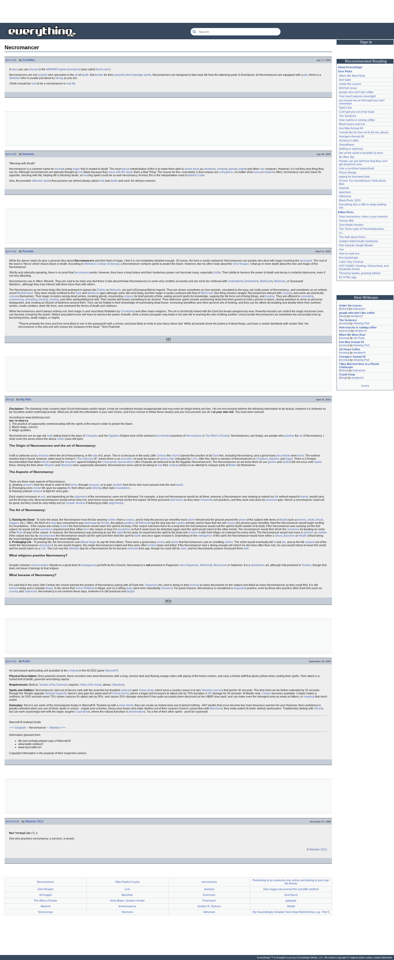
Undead (73, 670)
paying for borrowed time (354, 176)
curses (161, 542)
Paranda (28, 251)
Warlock (46, 906)
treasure (94, 484)
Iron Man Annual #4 (351, 128)
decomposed (47, 535)
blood (319, 519)
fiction (343, 308)
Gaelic (318, 462)
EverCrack (102, 69)
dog (53, 523)
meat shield (126, 705)
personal (271, 499)
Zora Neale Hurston (351, 224)
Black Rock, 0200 (350, 200)
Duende (344, 188)
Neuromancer (45, 882)
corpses (129, 296)
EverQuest (73, 69)
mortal (37, 488)
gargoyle (290, 900)
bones (302, 519)
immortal (132, 548)
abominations (126, 462)
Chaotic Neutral (75, 503)
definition (12, 821)
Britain (233, 465)
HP (210, 693)
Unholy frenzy (120, 693)
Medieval (93, 293)
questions (46, 529)
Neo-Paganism (189, 565)
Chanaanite (109, 462)
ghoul (232, 168)
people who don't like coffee (356, 92)
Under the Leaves (350, 84)
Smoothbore (346, 144)
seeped (309, 542)
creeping (308, 696)
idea (342, 316)
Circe (194, 458)
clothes (112, 519)
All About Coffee (349, 140)
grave (242, 519)
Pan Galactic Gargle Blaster (356, 245)
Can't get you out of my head (356, 111)
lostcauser (359, 308)
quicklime (124, 529)
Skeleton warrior (212, 690)
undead (174, 465)
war (160, 465)
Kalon (26, 661)
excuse (257, 172)
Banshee (289, 535)
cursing (13, 591)
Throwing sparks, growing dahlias (360, 273)
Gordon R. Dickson (209, 906)
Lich (43, 548)
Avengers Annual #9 (351, 136)
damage (138, 74)
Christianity (128, 311)
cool (33, 83)
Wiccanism (220, 565)
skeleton (209, 168)
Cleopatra (92, 435)
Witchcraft (206, 293)
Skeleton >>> (57, 727)
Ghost (278, 535)
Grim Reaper (241, 263)
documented (163, 435)
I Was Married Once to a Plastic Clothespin (359, 365)
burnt (301, 455)
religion (269, 172)
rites (172, 458)
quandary (345, 192)
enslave (193, 532)
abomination (136, 711)
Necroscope (45, 912)
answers (28, 484)
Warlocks (279, 281)
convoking (307, 296)
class (14, 69)
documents (283, 455)
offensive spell (40, 180)
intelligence (205, 535)
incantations (122, 488)
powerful (119, 74)
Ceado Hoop (347, 374)
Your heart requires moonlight (357, 96)
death (85, 74)
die (284, 542)
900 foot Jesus (348, 88)
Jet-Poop (359, 338)
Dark (78, 293)
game (63, 69)
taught (131, 591)
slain (184, 548)
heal (86, 175)
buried (64, 526)
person (11, 60)
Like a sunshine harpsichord (356, 168)
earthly (180, 523)
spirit (120, 532)
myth (50, 435)
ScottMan (29, 60)
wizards (42, 74)
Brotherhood (25, 293)
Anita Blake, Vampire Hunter (127, 900)
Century (161, 455)
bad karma (176, 499)
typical (126, 168)
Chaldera (262, 458)
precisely (43, 455)
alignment (81, 496)
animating (31, 299)
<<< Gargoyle (17, 727)
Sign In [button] (366, 42)
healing (270, 296)
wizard (59, 168)
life (73, 83)
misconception (40, 565)
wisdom (117, 484)
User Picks (345, 71)
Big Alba (25, 399)
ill (275, 542)
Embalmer (250, 281)
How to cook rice (349, 253)
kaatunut (28, 154)
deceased (306, 260)
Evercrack (209, 895)
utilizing (96, 488)
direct (128, 74)
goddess (129, 523)
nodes (61, 439)
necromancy (209, 882)
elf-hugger (45, 895)
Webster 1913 (34, 821)
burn (86, 529)
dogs (129, 588)
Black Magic (88, 542)
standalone (258, 565)
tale (95, 455)
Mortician (265, 281)
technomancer (127, 906)
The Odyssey (85, 458)
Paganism (151, 585)
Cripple (266, 693)
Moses (45, 462)
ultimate (74, 548)
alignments (115, 503)
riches (74, 484)
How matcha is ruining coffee (357, 120)
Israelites (70, 462)
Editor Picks (346, 212)
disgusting (239, 588)
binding (43, 299)
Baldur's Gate (196, 175)
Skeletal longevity (56, 693)
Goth (216, 272)
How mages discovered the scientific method (291, 889)
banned (14, 588)
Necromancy (82, 272)
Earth (137, 535)
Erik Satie (345, 79)
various (164, 458)
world (179, 484)
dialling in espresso (351, 148)
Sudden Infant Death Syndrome (358, 241)
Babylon (274, 458)
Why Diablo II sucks (127, 882)
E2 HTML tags (348, 277)
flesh (20, 532)
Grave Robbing (84, 588)
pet (305, 74)
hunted (152, 545)
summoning (16, 299)
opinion (344, 330)
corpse (286, 293)
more (365, 385)
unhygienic (226, 172)
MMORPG (52, 69)
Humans (166, 588)
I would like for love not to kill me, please (364, 132)
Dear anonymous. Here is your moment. (363, 216)
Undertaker (235, 281)
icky (262, 168)
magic (76, 168)
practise (289, 435)
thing (10, 399)
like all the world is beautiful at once (361, 153)
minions (37, 491)
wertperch (357, 316)
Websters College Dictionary (101, 263)
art (76, 74)
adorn (191, 519)
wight (241, 168)
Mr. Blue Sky (346, 157)
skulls (311, 519)
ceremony (293, 529)
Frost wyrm (209, 900)
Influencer (345, 196)
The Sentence (347, 116)
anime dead (191, 168)
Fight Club (345, 107)
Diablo (101, 289)
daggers (14, 523)
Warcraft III (111, 670)
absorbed (45, 545)
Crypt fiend (82, 711)
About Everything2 (350, 67)
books (286, 462)
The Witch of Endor (217, 435)
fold (246, 548)
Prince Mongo (347, 172)
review (344, 323)
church (175, 455)
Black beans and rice (352, 124)
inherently (206, 499)
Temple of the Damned (53, 684)
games (272, 462)
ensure (231, 523)
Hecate (105, 523)
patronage (90, 523)
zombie (221, 168)
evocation (127, 458)
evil (80, 172)
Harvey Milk (346, 220)
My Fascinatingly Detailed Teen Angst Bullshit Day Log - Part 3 (291, 912)
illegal (49, 588)
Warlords (115, 289)
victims (229, 542)
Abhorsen (209, 912)
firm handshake (348, 257)
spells (147, 74)
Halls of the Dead (90, 684)
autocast (126, 690)
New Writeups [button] (366, 297)
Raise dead (146, 690)
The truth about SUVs (352, 237)
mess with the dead (120, 172)
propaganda (88, 565)
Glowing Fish (361, 323)
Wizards (49, 465)
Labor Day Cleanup (351, 261)
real (68, 83)
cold (101, 180)
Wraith (303, 535)
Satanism (30, 591)
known (99, 74)
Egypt (289, 458)
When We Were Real (352, 75)
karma (304, 496)
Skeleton (14, 78)
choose (33, 69)
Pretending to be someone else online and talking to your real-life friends (290, 882)
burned (194, 585)
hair (341, 249)
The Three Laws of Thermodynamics (361, 229)
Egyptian (114, 435)
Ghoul (318, 708)
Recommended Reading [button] (366, 61)
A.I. (341, 233)
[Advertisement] (197, 11)
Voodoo (306, 565)
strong (59, 78)
